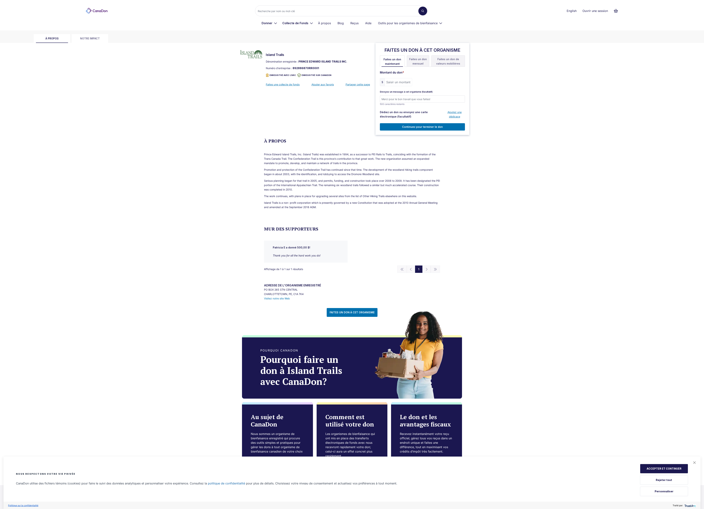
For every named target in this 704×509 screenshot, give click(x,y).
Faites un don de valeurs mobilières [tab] (448, 61)
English (572, 11)
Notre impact (90, 38)
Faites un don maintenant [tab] (392, 61)
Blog (341, 23)
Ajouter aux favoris (322, 84)
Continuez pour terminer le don (422, 126)
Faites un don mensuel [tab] (418, 61)
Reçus (354, 23)
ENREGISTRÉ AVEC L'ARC (283, 75)
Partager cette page (358, 84)
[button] (694, 462)
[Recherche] (422, 11)
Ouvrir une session (595, 11)
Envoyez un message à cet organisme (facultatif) (406, 92)
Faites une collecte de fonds (283, 84)
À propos (324, 23)
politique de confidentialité (226, 483)
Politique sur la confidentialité (23, 505)
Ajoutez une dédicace (455, 114)
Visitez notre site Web (277, 298)
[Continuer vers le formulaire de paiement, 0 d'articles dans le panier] (617, 10)
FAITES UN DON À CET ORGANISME (352, 312)
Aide (368, 23)
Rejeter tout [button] (664, 479)
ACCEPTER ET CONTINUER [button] (664, 468)
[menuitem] (269, 23)
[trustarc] (690, 505)
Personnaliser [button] (664, 491)
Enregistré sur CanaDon (316, 75)
